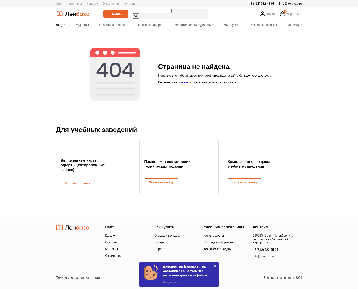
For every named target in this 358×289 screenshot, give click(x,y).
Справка (160, 249)
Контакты (129, 3)
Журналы (82, 25)
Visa (73, 255)
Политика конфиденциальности (78, 277)
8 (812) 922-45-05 (262, 3)
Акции (60, 25)
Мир (87, 255)
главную (183, 82)
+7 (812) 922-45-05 (265, 249)
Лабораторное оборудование (192, 25)
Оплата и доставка (69, 3)
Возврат (160, 242)
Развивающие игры (263, 25)
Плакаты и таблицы (112, 25)
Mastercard (59, 255)
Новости (92, 3)
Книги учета (232, 25)
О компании (111, 3)
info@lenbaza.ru (290, 3)
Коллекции (294, 25)
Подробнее (171, 282)
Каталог (118, 13)
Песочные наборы (149, 25)
